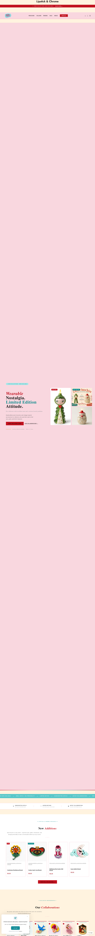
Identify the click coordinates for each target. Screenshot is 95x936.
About (56, 15)
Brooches (31, 15)
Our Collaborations (31, 423)
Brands (45, 15)
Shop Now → (58, 6)
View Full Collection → (47, 881)
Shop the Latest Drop (14, 423)
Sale (51, 15)
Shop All (64, 15)
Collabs (39, 15)
